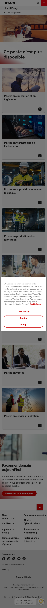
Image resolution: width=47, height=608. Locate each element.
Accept (23, 325)
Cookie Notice (35, 304)
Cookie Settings (23, 311)
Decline (23, 318)
